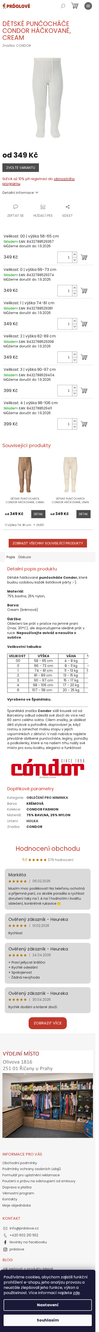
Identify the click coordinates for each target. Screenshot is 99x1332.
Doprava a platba (16, 1187)
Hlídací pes (43, 215)
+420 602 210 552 (24, 1235)
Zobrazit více (48, 1023)
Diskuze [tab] (25, 557)
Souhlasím (48, 1320)
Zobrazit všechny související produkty (47, 543)
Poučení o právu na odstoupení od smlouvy (38, 1181)
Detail (38, 514)
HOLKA (32, 821)
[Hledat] (63, 6)
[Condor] (47, 768)
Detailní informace (18, 192)
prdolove (17, 1249)
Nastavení (48, 1305)
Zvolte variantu (20, 167)
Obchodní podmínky (19, 1163)
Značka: (16, 45)
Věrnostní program (18, 1193)
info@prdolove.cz (24, 1228)
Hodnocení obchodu (48, 848)
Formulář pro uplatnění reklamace (31, 1175)
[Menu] (88, 6)
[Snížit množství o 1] (74, 260)
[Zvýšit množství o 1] (74, 254)
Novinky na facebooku (28, 1242)
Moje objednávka (16, 1205)
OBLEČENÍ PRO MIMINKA (47, 797)
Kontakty (9, 1199)
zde (76, 1293)
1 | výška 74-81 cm (18, 525)
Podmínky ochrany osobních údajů (31, 1169)
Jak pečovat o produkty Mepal (27, 1269)
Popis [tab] (10, 557)
